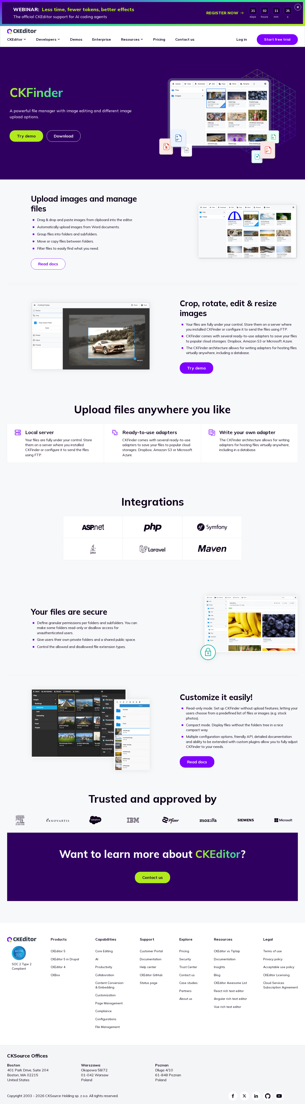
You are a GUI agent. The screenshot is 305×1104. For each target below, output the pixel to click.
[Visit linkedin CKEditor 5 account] (256, 1095)
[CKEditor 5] (21, 31)
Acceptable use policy (278, 967)
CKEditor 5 (58, 951)
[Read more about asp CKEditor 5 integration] (93, 527)
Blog (217, 975)
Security (185, 959)
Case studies (188, 983)
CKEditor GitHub (151, 975)
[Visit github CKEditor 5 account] (267, 1095)
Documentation (150, 959)
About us (185, 999)
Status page (148, 983)
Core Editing (104, 951)
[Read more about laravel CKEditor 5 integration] (152, 549)
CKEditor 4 (58, 967)
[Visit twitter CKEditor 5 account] (244, 1095)
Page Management (109, 1003)
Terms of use (272, 951)
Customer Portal (151, 951)
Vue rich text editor (227, 1007)
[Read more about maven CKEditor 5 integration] (212, 549)
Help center (148, 967)
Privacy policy (272, 959)
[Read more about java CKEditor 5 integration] (93, 549)
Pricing (184, 951)
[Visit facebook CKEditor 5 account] (232, 1095)
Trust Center (188, 967)
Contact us (187, 975)
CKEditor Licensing (276, 975)
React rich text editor (229, 991)
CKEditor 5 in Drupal (65, 959)
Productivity (103, 967)
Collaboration (104, 975)
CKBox (55, 975)
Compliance (103, 1011)
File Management (107, 1027)
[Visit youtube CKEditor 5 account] (279, 1095)
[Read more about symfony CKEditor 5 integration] (212, 527)
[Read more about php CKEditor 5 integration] (152, 527)
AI (96, 959)
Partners (185, 991)
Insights (219, 967)
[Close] (298, 7)
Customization (105, 995)
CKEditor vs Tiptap (227, 951)
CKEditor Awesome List (230, 983)
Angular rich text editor (230, 999)
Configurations (105, 1019)
